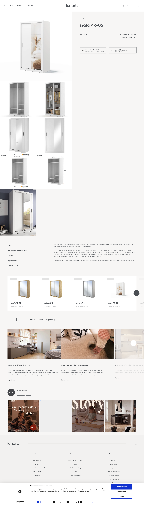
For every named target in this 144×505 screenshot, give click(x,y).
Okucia (10, 256)
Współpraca (123, 5)
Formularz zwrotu (114, 475)
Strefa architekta (114, 479)
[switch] (53, 502)
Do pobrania (113, 464)
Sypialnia (75, 464)
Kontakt (37, 475)
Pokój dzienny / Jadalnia (75, 460)
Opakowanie (13, 266)
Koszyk (139, 5)
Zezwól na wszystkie (121, 486)
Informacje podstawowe (17, 251)
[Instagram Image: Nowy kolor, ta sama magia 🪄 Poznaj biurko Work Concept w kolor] (120, 416)
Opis (9, 246)
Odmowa (121, 496)
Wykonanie (12, 261)
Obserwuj (29, 395)
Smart (75, 471)
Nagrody (37, 464)
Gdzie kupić (30, 5)
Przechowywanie (75, 475)
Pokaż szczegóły (89, 502)
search (128, 5)
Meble (12, 5)
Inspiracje (20, 5)
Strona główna (83, 18)
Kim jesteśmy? (37, 460)
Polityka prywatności (114, 471)
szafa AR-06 (94, 18)
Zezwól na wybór (121, 491)
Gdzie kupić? (113, 460)
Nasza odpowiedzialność (37, 468)
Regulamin (114, 468)
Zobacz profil (21, 395)
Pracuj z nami (37, 471)
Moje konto (134, 5)
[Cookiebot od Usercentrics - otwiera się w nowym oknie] (19, 502)
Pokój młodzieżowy (75, 468)
